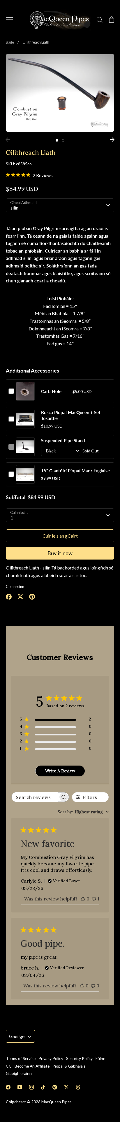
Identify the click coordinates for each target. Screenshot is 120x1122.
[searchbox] (35, 797)
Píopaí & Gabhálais (69, 1065)
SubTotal (15, 497)
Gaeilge (16, 1036)
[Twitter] (66, 1087)
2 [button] (63, 140)
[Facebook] (8, 1087)
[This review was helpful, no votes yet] (83, 899)
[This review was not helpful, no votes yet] (93, 986)
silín (14, 207)
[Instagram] (31, 1087)
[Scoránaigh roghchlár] (9, 19)
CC (9, 1065)
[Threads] (78, 1087)
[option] (60, 93)
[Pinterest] (55, 1087)
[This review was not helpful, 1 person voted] (94, 899)
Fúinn (100, 1058)
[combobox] (83, 811)
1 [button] (57, 140)
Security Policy (79, 1058)
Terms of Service (21, 1058)
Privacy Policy (50, 1058)
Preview (25, 397)
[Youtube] (20, 1087)
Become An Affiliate (32, 1065)
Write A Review (60, 770)
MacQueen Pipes (56, 1101)
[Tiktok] (43, 1087)
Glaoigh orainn (19, 1073)
